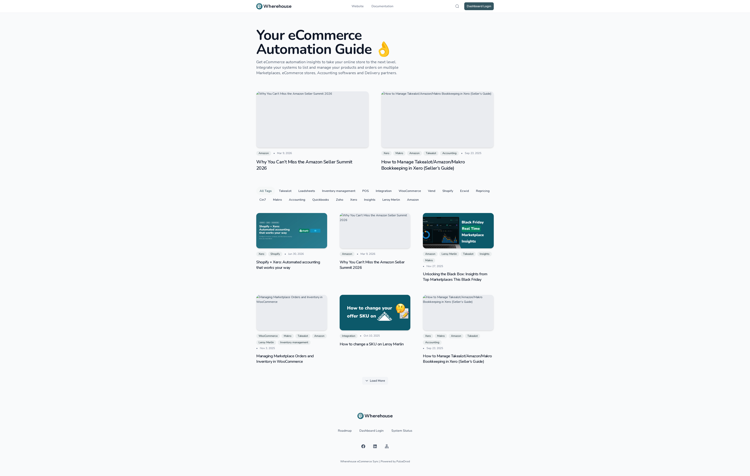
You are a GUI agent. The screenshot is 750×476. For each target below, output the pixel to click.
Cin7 (262, 200)
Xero (353, 200)
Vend (431, 191)
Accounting (297, 200)
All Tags (266, 191)
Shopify (447, 191)
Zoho (339, 200)
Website (358, 6)
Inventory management (338, 191)
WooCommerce (410, 191)
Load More (377, 381)
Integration (384, 191)
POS (365, 191)
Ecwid (464, 191)
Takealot (285, 191)
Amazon (413, 200)
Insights (369, 200)
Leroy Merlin (391, 200)
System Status (401, 431)
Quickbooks (320, 200)
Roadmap (345, 431)
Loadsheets (306, 191)
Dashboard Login (479, 6)
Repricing (483, 191)
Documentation (382, 6)
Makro (277, 200)
